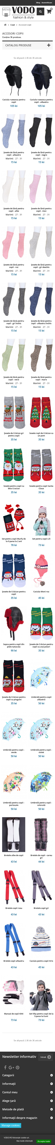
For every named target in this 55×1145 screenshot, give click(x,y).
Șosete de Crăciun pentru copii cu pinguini (14, 698)
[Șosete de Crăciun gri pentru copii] (14, 412)
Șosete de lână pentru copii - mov (41, 209)
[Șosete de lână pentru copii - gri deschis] (41, 243)
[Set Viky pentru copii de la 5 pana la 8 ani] (41, 992)
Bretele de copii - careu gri (41, 856)
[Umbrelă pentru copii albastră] (41, 676)
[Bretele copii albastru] (14, 940)
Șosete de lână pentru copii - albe (14, 209)
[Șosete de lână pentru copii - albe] (14, 187)
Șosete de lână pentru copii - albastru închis (41, 322)
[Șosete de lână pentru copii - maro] (41, 356)
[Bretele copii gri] (41, 887)
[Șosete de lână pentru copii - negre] (41, 131)
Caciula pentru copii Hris (41, 961)
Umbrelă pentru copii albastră (41, 698)
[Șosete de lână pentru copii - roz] (14, 243)
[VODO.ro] (23, 13)
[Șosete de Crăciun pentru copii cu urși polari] (41, 623)
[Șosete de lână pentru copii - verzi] (14, 356)
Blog (38, 3)
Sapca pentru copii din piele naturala (13, 645)
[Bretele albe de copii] (14, 834)
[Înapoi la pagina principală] (5, 25)
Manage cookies (11, 1125)
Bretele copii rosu (14, 908)
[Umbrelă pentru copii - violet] (41, 729)
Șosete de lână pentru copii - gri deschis (41, 265)
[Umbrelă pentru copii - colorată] (41, 781)
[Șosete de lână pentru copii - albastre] (14, 131)
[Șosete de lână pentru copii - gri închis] (14, 300)
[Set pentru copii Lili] (41, 517)
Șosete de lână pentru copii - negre (41, 153)
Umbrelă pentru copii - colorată (41, 803)
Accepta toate (44, 1141)
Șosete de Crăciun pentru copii (14, 592)
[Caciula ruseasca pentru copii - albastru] (41, 78)
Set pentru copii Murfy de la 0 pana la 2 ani (14, 540)
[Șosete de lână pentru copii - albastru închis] (41, 300)
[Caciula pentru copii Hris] (41, 940)
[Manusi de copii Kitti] (14, 992)
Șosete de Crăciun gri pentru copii (14, 434)
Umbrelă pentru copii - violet (41, 751)
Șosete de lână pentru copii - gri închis (14, 322)
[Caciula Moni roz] (41, 570)
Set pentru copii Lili (41, 539)
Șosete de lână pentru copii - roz (14, 265)
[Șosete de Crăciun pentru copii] (14, 570)
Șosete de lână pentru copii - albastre (14, 153)
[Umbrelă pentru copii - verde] (14, 729)
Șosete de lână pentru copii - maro (41, 378)
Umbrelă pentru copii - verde (13, 751)
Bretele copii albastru (14, 961)
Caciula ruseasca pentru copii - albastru (41, 100)
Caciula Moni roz (41, 591)
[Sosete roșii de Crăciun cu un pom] (41, 412)
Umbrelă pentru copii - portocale (13, 803)
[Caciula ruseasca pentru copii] (14, 78)
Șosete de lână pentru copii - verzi (14, 378)
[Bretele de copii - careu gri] (41, 834)
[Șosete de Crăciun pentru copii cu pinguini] (14, 676)
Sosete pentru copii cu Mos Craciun (14, 487)
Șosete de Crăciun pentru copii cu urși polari (41, 645)
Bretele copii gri (41, 908)
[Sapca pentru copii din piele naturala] (14, 623)
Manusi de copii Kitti (13, 1013)
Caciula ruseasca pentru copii (13, 100)
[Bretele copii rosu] (14, 887)
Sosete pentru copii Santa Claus (41, 487)
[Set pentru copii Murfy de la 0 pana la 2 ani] (14, 517)
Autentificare (47, 3)
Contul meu (9, 1092)
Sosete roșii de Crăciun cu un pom (41, 434)
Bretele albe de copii (13, 855)
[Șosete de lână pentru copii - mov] (41, 187)
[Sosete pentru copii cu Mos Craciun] (14, 465)
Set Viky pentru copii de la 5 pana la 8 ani (41, 1014)
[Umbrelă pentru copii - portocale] (14, 781)
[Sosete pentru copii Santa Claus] (41, 465)
